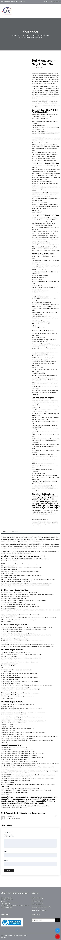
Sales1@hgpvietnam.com (54, 2)
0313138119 (7, 903)
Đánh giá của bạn (9, 832)
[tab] (4, 531)
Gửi (57, 920)
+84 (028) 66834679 (8, 900)
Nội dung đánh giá (9, 836)
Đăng (8, 870)
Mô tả (4, 531)
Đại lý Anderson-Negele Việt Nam (44, 524)
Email (6, 860)
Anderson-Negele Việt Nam (42, 519)
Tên (5, 851)
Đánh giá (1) (15, 531)
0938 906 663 (8, 898)
